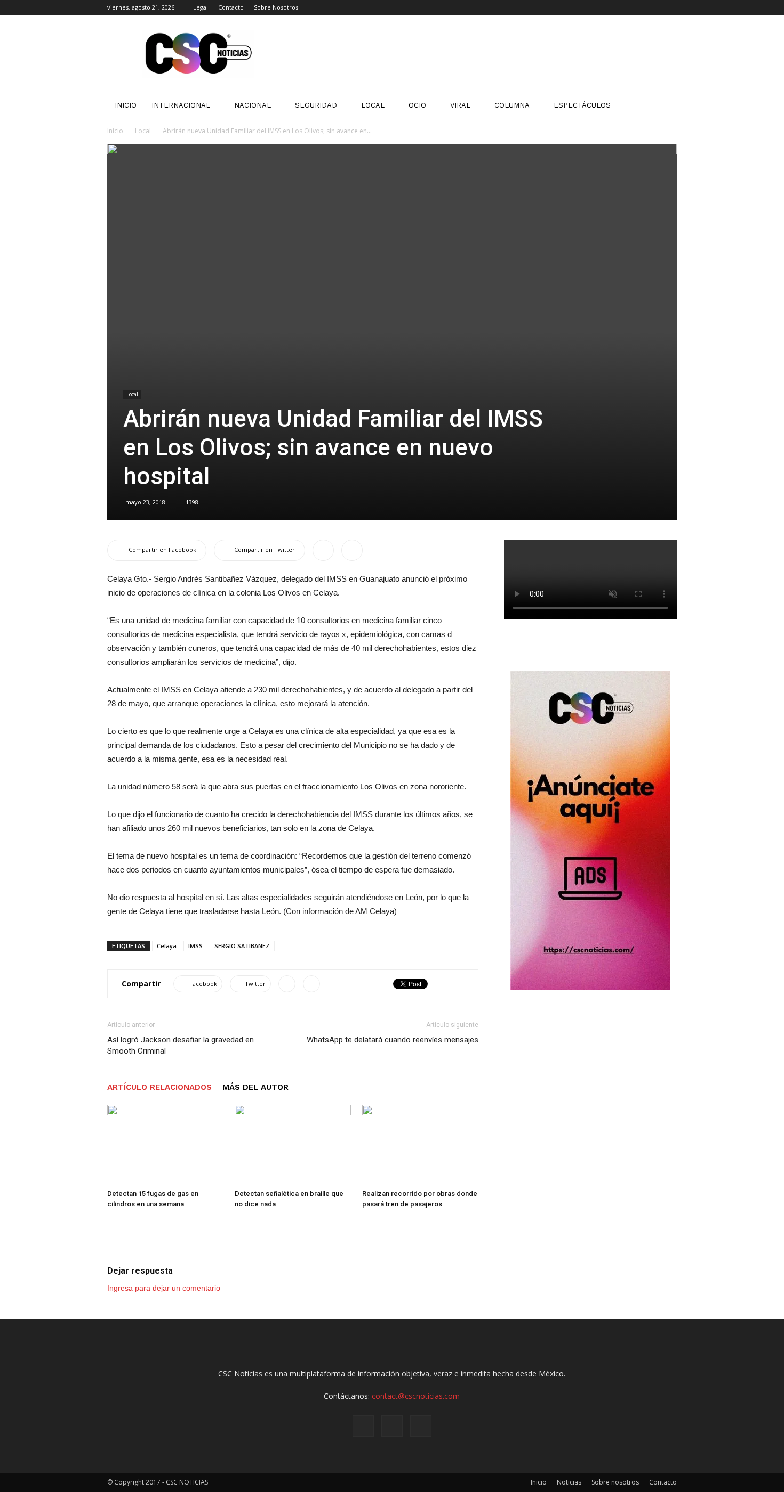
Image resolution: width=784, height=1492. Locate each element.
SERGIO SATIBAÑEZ (242, 946)
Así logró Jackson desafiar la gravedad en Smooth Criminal (180, 1045)
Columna (512, 105)
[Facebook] (634, 7)
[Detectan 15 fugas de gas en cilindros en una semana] (165, 1145)
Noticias (569, 1482)
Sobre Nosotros (276, 7)
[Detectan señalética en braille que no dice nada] (293, 1145)
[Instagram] (651, 7)
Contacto (231, 7)
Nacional (252, 105)
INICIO (126, 105)
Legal (200, 7)
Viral (460, 105)
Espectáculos (582, 105)
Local (373, 105)
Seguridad (316, 105)
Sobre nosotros (615, 1482)
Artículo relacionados (159, 1087)
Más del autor (255, 1087)
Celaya (167, 946)
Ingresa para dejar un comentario (163, 1288)
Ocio (417, 105)
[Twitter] (669, 7)
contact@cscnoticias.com (416, 1396)
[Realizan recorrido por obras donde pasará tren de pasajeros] (420, 1145)
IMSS (195, 946)
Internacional (180, 105)
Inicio (115, 130)
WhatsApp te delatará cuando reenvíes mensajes (392, 1040)
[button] (664, 105)
